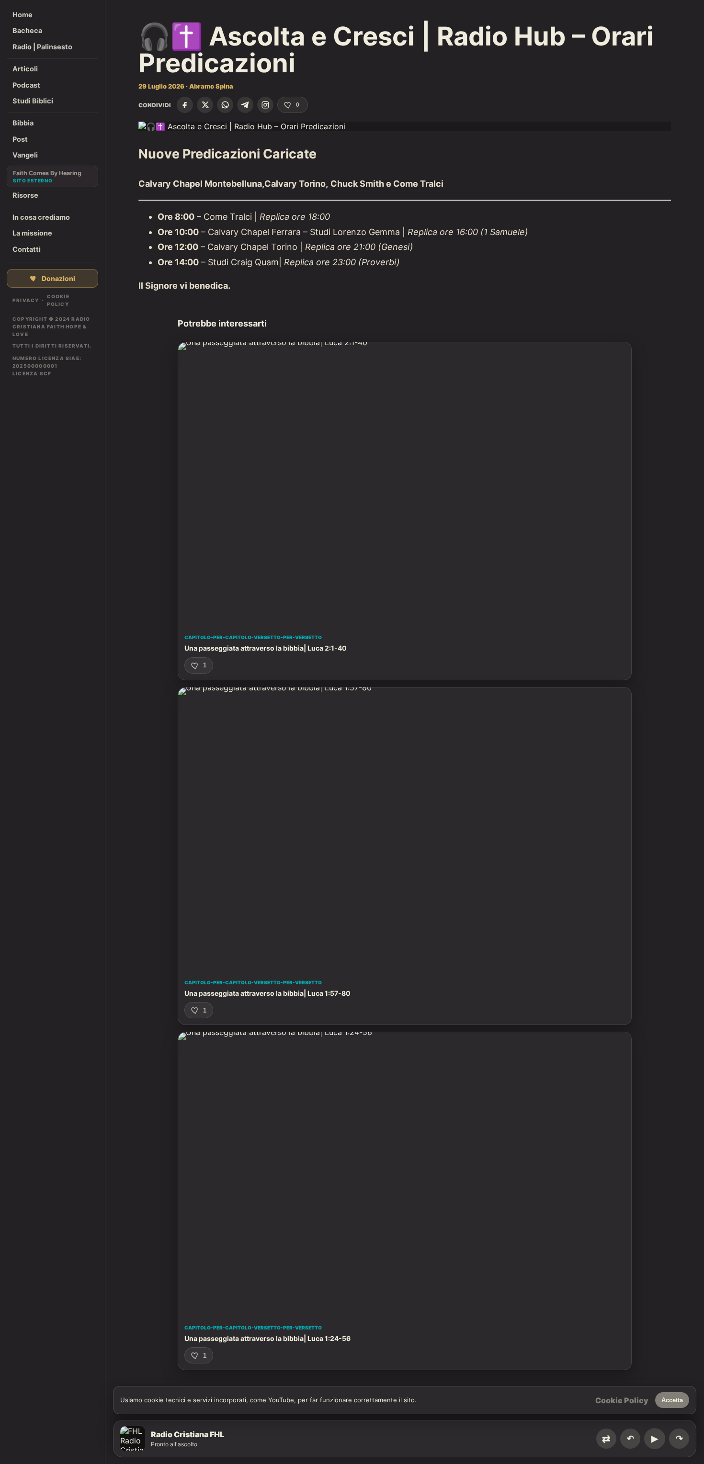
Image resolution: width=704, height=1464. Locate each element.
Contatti (26, 249)
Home (22, 15)
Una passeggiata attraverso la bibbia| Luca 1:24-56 (267, 1338)
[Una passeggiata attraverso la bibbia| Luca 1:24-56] (404, 1173)
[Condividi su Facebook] (185, 105)
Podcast (26, 85)
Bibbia (23, 123)
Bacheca (27, 30)
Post (20, 139)
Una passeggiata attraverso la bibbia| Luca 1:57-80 (267, 993)
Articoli (25, 69)
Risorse (25, 195)
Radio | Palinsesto (42, 47)
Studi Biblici (32, 101)
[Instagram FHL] (265, 105)
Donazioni (58, 278)
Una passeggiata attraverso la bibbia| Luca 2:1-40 (265, 648)
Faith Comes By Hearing (47, 173)
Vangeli (25, 155)
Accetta (672, 1400)
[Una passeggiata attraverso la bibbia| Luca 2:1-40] (404, 483)
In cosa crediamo (41, 217)
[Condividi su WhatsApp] (225, 105)
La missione (32, 233)
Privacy (25, 300)
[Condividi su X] (205, 105)
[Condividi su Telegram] (245, 105)
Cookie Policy (58, 300)
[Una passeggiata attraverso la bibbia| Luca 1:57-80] (404, 828)
